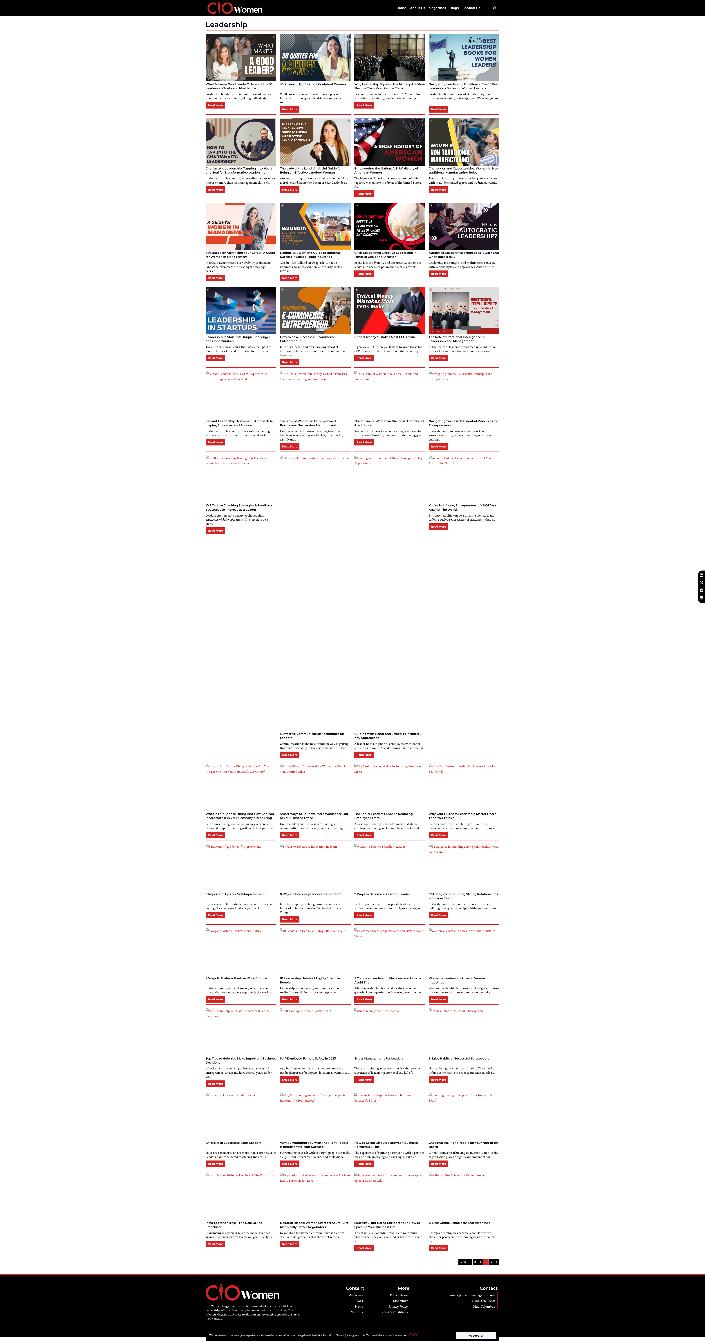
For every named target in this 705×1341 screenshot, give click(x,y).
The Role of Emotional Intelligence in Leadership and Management (457, 339)
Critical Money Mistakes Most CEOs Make (385, 337)
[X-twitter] (701, 583)
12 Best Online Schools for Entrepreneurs (459, 1223)
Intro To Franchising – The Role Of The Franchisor (234, 1225)
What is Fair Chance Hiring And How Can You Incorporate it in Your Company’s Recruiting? (240, 816)
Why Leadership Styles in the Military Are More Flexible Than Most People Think (389, 86)
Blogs (454, 8)
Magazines (437, 8)
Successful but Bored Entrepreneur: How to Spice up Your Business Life (387, 1225)
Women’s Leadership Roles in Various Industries (457, 980)
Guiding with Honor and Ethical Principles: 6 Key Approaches (388, 736)
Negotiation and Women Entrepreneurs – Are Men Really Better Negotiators (314, 1225)
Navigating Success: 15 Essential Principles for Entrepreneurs (463, 423)
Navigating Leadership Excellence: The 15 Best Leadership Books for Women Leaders (464, 86)
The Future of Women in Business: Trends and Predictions (389, 423)
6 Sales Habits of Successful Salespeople (459, 1058)
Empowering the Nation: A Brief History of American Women (386, 170)
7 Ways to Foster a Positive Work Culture (236, 978)
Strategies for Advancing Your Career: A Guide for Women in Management (240, 255)
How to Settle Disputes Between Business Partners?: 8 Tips (386, 1145)
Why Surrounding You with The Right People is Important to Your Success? (314, 1145)
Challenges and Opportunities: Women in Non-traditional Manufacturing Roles (464, 170)
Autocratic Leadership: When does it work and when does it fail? (464, 255)
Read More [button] (215, 105)
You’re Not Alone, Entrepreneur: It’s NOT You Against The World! (462, 507)
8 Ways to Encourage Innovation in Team (310, 894)
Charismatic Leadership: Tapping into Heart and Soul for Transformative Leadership (239, 170)
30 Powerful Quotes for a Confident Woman (313, 84)
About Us (417, 8)
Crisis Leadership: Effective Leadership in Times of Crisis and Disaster (385, 255)
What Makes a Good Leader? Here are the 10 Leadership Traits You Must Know (239, 86)
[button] (494, 8)
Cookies (414, 1335)
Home (401, 8)
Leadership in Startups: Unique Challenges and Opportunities (238, 339)
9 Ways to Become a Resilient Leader (382, 894)
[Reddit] (701, 590)
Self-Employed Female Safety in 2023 (308, 1058)
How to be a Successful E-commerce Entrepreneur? (307, 339)
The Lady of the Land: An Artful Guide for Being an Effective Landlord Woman (311, 170)
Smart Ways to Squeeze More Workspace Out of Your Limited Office (314, 816)
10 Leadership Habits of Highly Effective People (310, 980)
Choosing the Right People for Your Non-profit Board (463, 1145)
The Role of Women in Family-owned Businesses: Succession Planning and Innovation (308, 423)
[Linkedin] (701, 575)
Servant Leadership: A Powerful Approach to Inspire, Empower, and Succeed (239, 423)
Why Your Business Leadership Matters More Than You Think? (462, 816)
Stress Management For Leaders (378, 1058)
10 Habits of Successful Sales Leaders (233, 1143)
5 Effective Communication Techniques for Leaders (312, 736)
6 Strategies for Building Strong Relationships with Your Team (463, 896)
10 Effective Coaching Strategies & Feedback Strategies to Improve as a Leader (239, 507)
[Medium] (701, 598)
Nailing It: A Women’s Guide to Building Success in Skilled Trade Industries (310, 255)
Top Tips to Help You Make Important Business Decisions (241, 1060)
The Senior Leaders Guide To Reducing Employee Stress (383, 816)
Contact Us (471, 8)
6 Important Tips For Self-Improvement (235, 894)
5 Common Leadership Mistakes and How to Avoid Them (387, 980)
